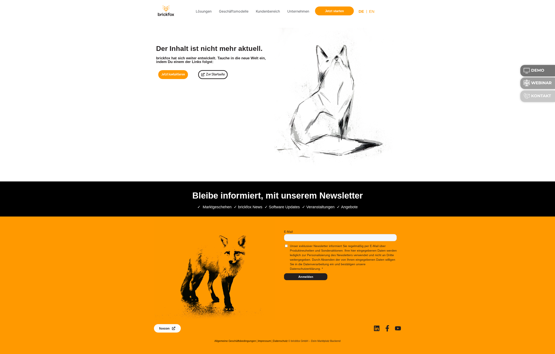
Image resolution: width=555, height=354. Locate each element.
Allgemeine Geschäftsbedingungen (235, 341)
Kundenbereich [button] (268, 11)
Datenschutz (280, 341)
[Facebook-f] (387, 328)
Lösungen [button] (204, 11)
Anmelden (305, 276)
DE (361, 11)
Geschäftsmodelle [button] (233, 11)
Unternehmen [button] (298, 11)
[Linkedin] (377, 328)
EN (371, 11)
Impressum (264, 341)
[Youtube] (398, 328)
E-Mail (288, 231)
